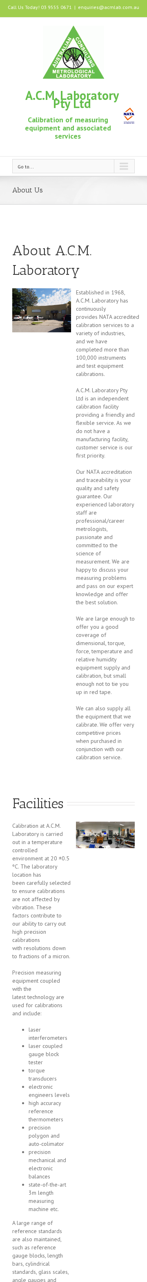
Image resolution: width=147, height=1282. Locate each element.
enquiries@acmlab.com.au (108, 7)
